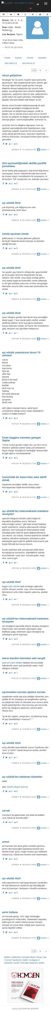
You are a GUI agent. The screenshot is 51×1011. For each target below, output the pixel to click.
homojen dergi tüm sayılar (32, 962)
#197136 (15, 568)
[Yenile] (47, 14)
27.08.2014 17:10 (29, 763)
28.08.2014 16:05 (29, 678)
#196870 (15, 763)
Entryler (7, 57)
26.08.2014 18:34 (29, 828)
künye (39, 957)
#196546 (15, 938)
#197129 (15, 604)
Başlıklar (18, 57)
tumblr (16, 962)
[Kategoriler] (40, 14)
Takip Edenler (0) (28, 63)
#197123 (15, 678)
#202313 (15, 299)
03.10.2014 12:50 (29, 220)
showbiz (43, 149)
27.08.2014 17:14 (29, 729)
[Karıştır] (32, 14)
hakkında (16, 957)
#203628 (15, 189)
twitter (25, 959)
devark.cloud (17, 1008)
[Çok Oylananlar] (25, 14)
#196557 (15, 797)
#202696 (15, 254)
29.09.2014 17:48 (29, 254)
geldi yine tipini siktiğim (12, 662)
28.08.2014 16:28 (29, 604)
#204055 (15, 149)
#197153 (15, 423)
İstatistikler (42, 57)
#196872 (15, 729)
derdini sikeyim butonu (17, 786)
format (8, 959)
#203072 (15, 220)
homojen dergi (28, 957)
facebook (17, 959)
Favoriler (30, 57)
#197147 (15, 497)
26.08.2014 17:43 (29, 938)
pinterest (8, 962)
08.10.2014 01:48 (29, 189)
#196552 (15, 864)
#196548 (15, 898)
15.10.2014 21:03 (29, 149)
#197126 (15, 644)
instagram (34, 959)
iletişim (7, 957)
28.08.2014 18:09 (29, 338)
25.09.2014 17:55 (29, 299)
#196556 (15, 828)
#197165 (15, 338)
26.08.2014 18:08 (29, 864)
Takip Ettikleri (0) (10, 63)
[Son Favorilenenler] (18, 14)
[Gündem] (3, 14)
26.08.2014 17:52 (29, 898)
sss (44, 957)
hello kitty (12, 586)
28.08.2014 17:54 (29, 423)
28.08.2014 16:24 (29, 644)
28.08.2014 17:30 (29, 497)
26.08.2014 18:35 (29, 797)
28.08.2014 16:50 (29, 568)
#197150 (15, 463)
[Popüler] (10, 14)
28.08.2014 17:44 (29, 463)
